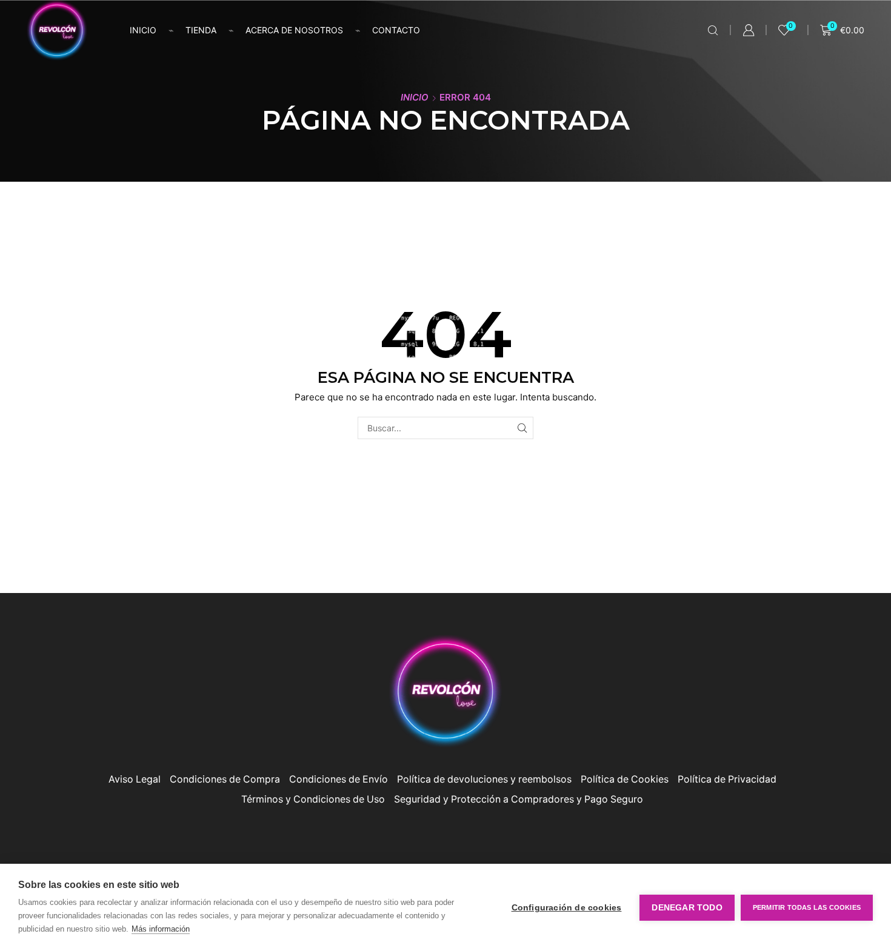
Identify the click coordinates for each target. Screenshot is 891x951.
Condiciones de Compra (225, 779)
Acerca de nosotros (294, 30)
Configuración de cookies (567, 907)
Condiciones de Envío (338, 779)
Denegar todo (687, 907)
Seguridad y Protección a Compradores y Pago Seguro (518, 799)
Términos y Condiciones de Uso (313, 799)
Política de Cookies (625, 779)
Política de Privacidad (727, 779)
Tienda (200, 30)
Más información (161, 928)
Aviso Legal (134, 779)
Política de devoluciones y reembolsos (484, 779)
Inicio (143, 30)
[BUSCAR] (522, 428)
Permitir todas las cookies (807, 907)
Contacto (396, 30)
